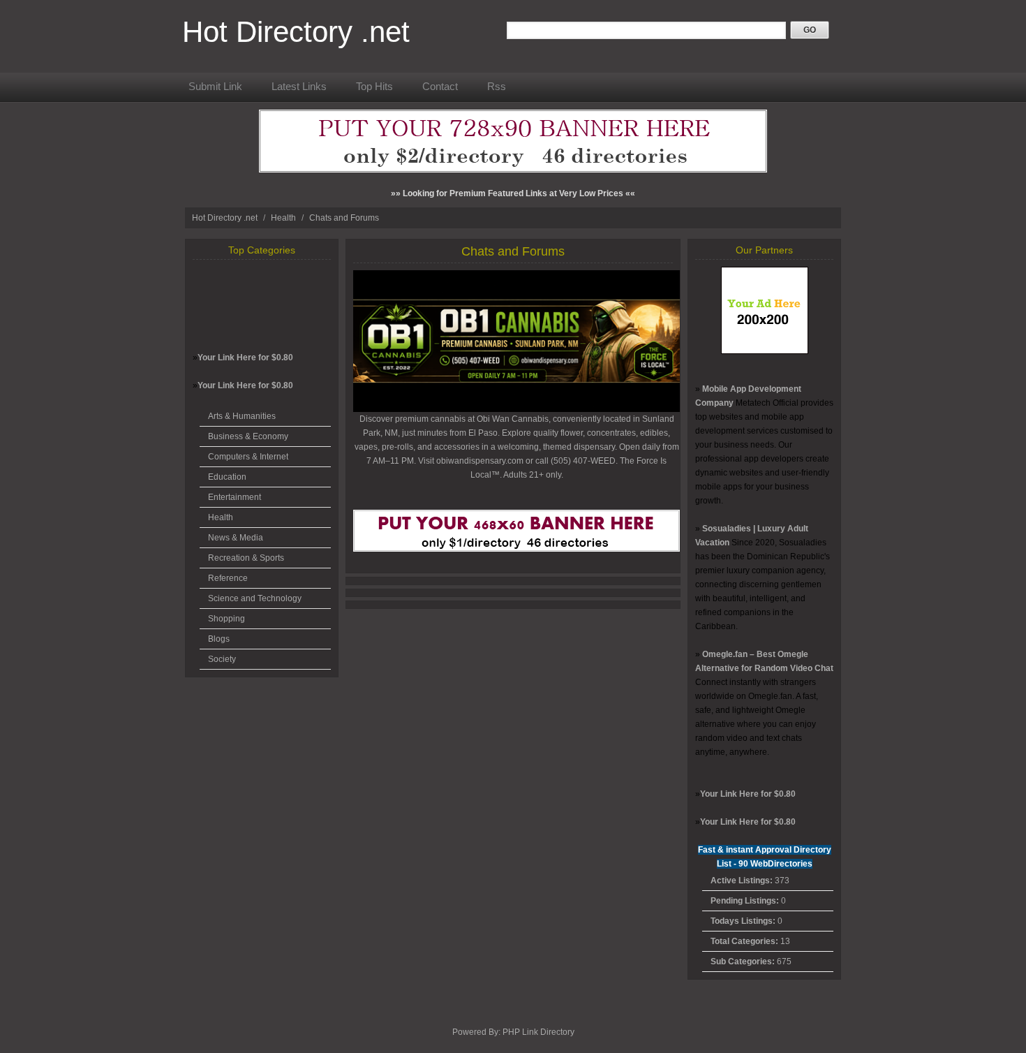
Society (222, 659)
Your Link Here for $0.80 (245, 357)
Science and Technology (255, 598)
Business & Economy (248, 436)
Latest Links (299, 86)
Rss (496, 86)
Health (284, 218)
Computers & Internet (248, 457)
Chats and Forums (344, 218)
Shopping (226, 619)
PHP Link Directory (538, 1032)
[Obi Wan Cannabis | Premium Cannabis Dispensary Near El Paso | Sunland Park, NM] (516, 409)
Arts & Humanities (242, 416)
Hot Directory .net (296, 31)
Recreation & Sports (246, 558)
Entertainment (234, 497)
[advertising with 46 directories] (764, 351)
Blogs (219, 639)
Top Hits (374, 86)
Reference (228, 578)
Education (227, 477)
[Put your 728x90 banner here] (513, 170)
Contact (440, 86)
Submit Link (215, 86)
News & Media (235, 538)
